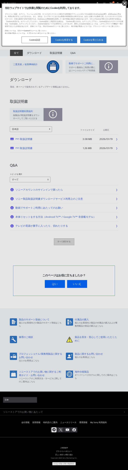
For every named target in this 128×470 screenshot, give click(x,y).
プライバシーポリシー (36, 33)
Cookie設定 (34, 39)
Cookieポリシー (29, 30)
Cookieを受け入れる (93, 39)
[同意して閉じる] (124, 3)
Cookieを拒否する (64, 39)
